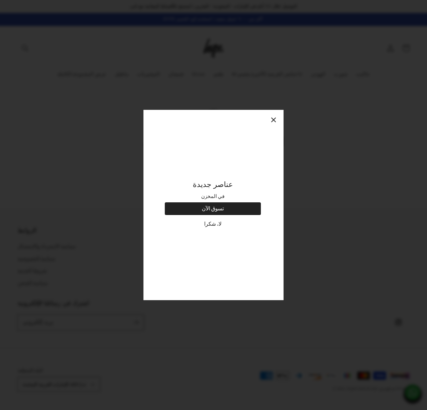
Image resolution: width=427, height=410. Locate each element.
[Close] (273, 120)
